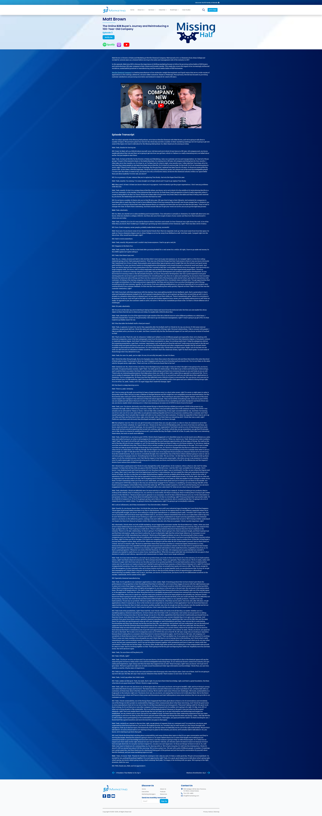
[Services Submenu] (155, 10)
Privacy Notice (208, 812)
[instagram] (110, 814)
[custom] (113, 796)
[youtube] (117, 814)
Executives (145, 792)
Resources (163, 794)
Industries (162, 10)
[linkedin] (109, 796)
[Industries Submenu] (166, 10)
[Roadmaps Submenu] (178, 10)
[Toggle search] (203, 10)
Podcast (163, 792)
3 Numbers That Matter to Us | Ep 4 (128, 773)
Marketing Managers (148, 794)
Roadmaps (173, 10)
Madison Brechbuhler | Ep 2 (196, 773)
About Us (141, 10)
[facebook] (104, 796)
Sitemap (216, 812)
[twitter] (107, 814)
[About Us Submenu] (145, 10)
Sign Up (164, 801)
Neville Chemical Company (121, 72)
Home (132, 10)
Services (151, 10)
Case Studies (186, 10)
